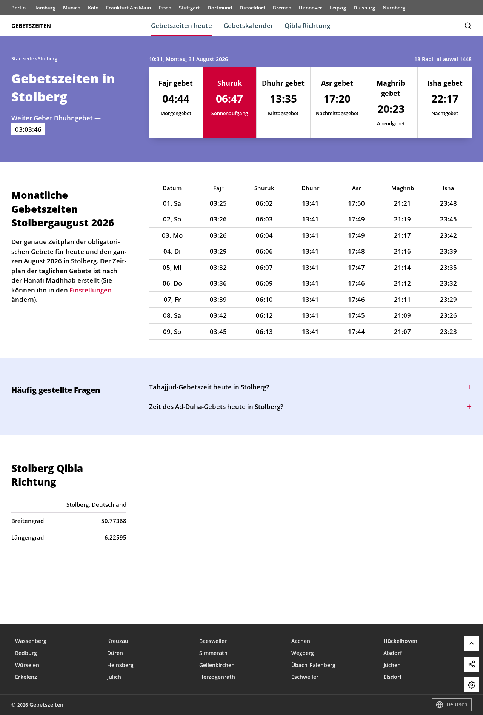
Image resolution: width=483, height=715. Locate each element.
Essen (164, 7)
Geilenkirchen (217, 665)
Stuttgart (189, 7)
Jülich (114, 676)
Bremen (282, 7)
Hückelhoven (400, 640)
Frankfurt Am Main (128, 7)
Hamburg (44, 7)
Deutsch (457, 704)
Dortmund (220, 7)
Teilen (471, 664)
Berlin (18, 7)
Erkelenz (26, 676)
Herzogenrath (217, 676)
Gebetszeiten (31, 25)
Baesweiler (213, 640)
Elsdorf (392, 676)
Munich (71, 7)
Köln (93, 7)
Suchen (468, 25)
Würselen (27, 665)
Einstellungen (471, 684)
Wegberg (302, 653)
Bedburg (26, 653)
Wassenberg (30, 640)
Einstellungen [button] (90, 290)
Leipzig (338, 7)
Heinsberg (120, 665)
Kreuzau (117, 640)
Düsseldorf (252, 7)
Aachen (300, 640)
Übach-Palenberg (313, 665)
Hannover (310, 7)
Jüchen (392, 665)
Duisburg (364, 7)
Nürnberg (394, 7)
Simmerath (213, 653)
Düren (115, 653)
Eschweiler (304, 676)
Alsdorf (392, 653)
